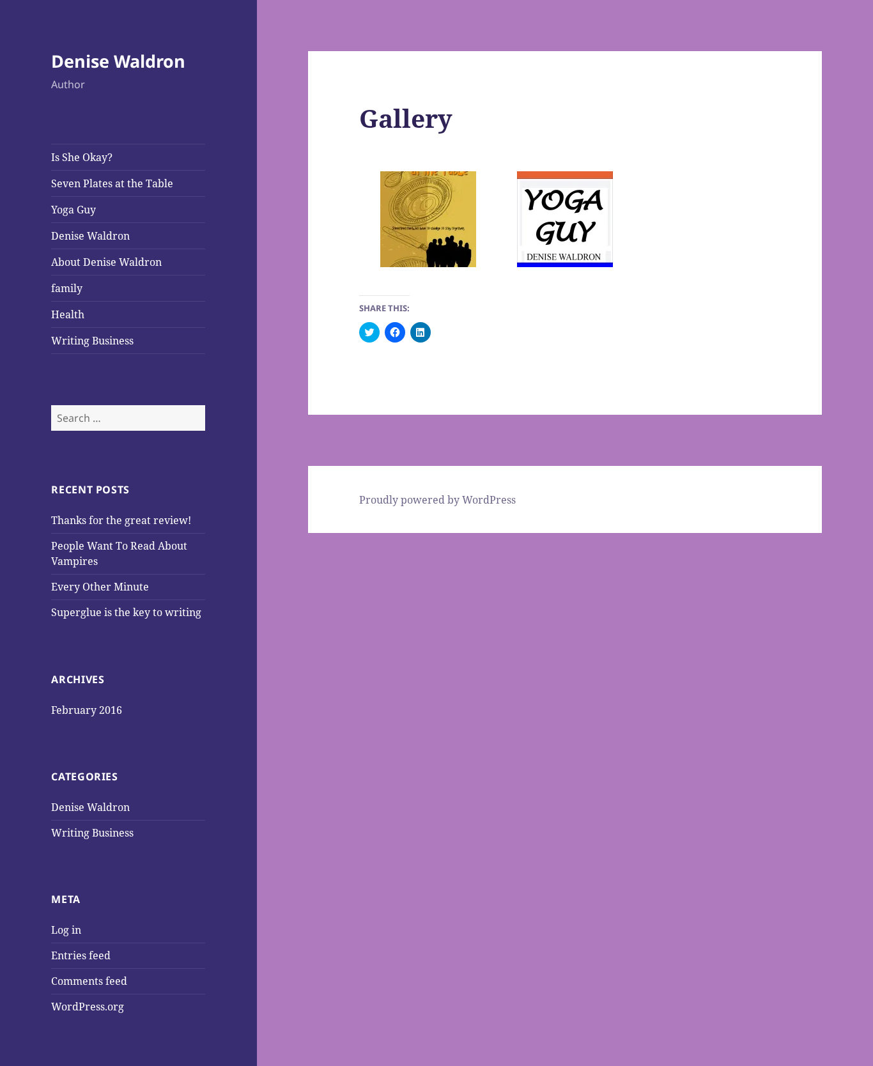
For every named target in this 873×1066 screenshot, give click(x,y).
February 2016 (86, 710)
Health (67, 314)
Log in (66, 930)
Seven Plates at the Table (112, 183)
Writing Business (92, 341)
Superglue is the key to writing (126, 612)
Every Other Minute (100, 587)
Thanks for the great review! (121, 520)
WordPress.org (87, 1007)
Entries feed (81, 955)
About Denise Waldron (106, 262)
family (66, 288)
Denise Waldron (118, 61)
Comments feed (89, 981)
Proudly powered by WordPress (437, 500)
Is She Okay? (81, 157)
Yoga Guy (73, 210)
